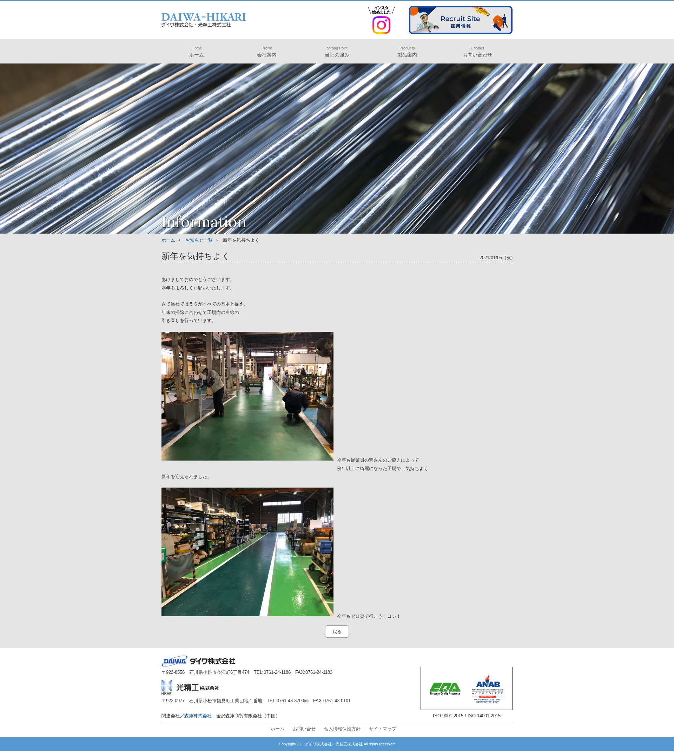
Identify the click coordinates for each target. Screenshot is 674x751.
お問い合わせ (477, 52)
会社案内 (267, 52)
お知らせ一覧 (199, 240)
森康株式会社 (198, 715)
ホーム (196, 52)
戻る (337, 631)
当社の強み (337, 52)
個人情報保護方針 (342, 728)
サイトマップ (382, 728)
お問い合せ (304, 728)
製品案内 (407, 52)
